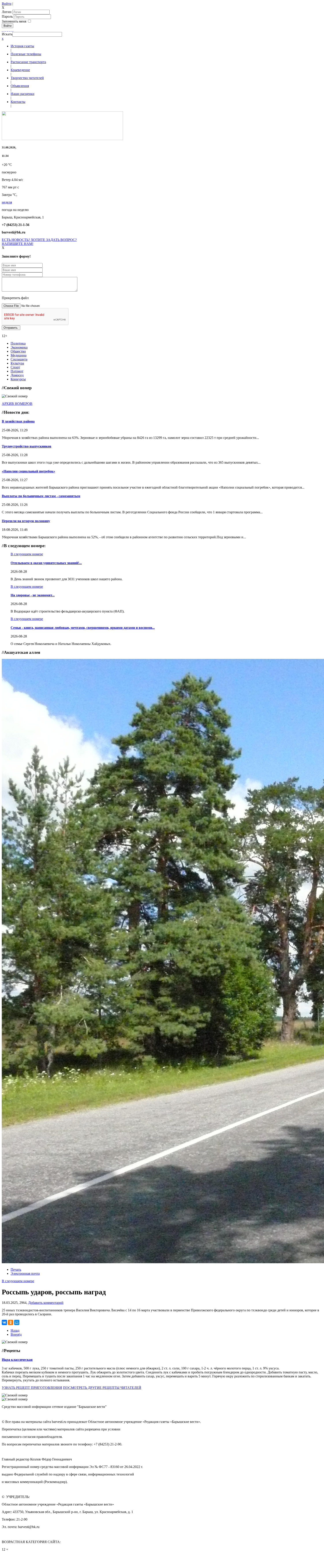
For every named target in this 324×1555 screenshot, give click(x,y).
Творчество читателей (27, 78)
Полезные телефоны (26, 54)
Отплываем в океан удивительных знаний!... (46, 563)
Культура (17, 363)
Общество (18, 351)
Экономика (19, 347)
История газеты (22, 46)
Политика (18, 343)
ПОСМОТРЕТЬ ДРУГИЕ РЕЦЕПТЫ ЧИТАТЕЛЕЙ (102, 1388)
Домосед (17, 375)
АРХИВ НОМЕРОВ (17, 404)
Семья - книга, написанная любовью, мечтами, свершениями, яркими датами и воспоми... (83, 628)
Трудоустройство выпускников (26, 446)
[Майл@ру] (5, 30)
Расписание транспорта (28, 62)
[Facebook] (2, 30)
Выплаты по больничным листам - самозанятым (41, 496)
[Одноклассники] (7, 30)
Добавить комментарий (45, 1303)
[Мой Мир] (16, 1322)
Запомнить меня (14, 21)
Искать (7, 34)
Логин (6, 12)
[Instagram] (12, 30)
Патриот (17, 371)
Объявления (20, 86)
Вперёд (16, 1334)
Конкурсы (18, 379)
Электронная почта (25, 1273)
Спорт (15, 367)
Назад (15, 1330)
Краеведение (20, 70)
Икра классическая (17, 1360)
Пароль (8, 16)
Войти (6, 4)
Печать (16, 1269)
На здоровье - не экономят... (33, 595)
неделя (7, 202)
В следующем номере (27, 554)
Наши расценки (22, 94)
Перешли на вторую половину (26, 521)
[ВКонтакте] (9, 30)
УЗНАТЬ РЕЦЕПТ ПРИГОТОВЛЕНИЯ (32, 1388)
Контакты (18, 102)
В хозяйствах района (18, 421)
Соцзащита (19, 359)
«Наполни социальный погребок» (28, 471)
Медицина (18, 355)
